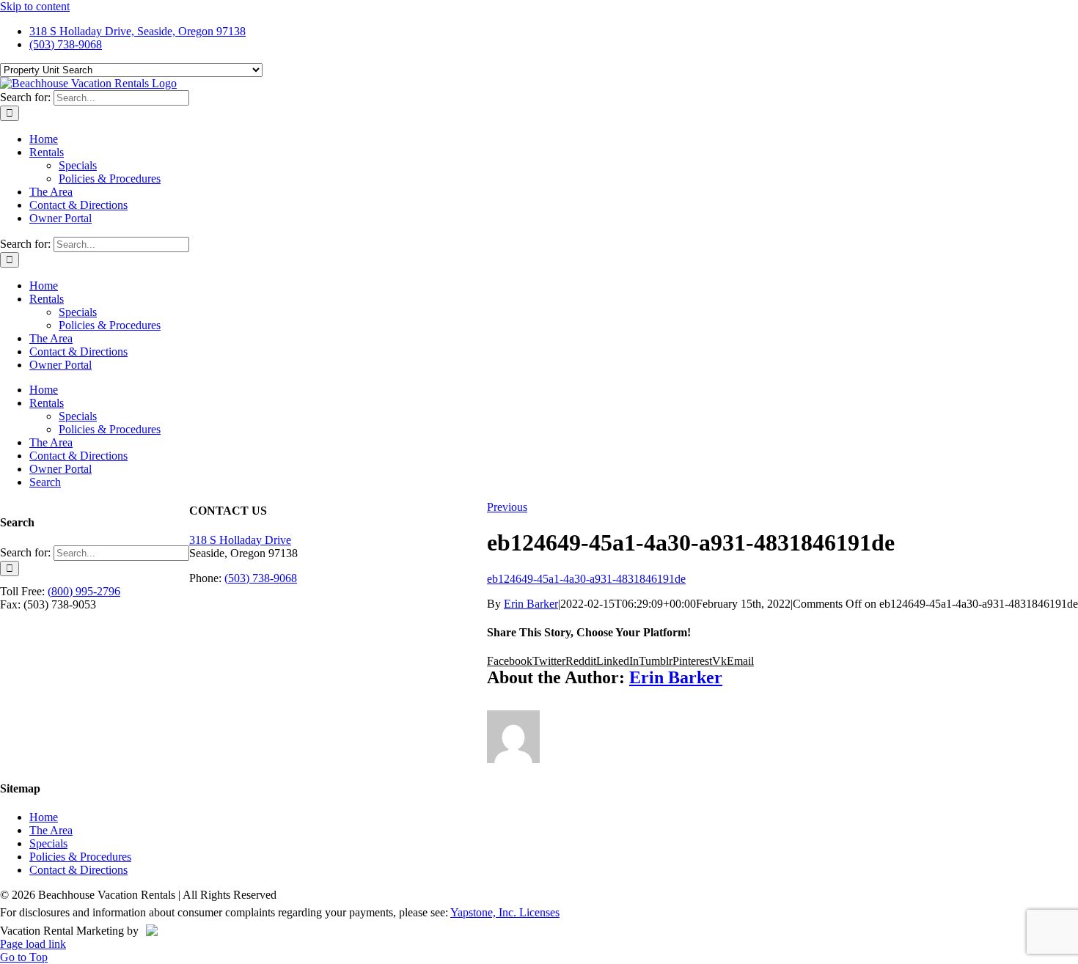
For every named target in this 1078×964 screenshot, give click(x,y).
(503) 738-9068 (260, 578)
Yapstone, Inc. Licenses (505, 912)
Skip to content (35, 6)
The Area (51, 830)
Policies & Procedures (80, 856)
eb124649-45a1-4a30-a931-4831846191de (586, 579)
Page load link (33, 944)
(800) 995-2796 (84, 591)
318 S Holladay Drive (240, 540)
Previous (507, 507)
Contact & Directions (78, 870)
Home (43, 817)
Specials (48, 843)
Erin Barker (531, 603)
